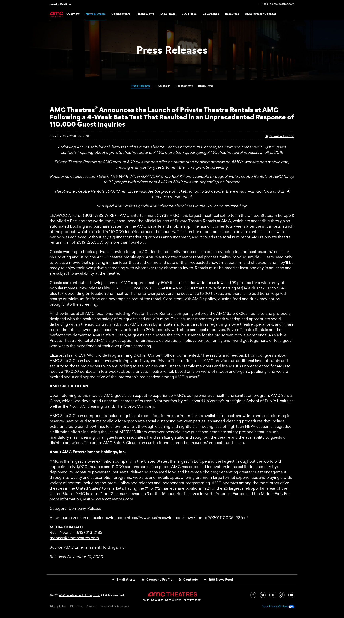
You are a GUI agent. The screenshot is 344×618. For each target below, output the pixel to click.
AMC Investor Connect (260, 13)
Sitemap (92, 606)
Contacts (188, 579)
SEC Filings (189, 13)
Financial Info (145, 13)
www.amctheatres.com (112, 499)
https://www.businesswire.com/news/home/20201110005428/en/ (187, 517)
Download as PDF (281, 136)
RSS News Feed (218, 579)
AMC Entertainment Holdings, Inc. (79, 595)
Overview (73, 13)
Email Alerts (205, 85)
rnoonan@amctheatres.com (74, 537)
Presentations (184, 85)
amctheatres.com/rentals (261, 251)
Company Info (121, 13)
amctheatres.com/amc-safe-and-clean (209, 442)
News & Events (96, 13)
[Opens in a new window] (253, 594)
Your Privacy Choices (275, 606)
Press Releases (140, 85)
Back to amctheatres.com (278, 3)
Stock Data (168, 13)
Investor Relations (60, 4)
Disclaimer (76, 606)
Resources (232, 13)
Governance (211, 13)
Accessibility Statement (115, 606)
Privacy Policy (58, 606)
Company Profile (156, 579)
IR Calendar (162, 85)
